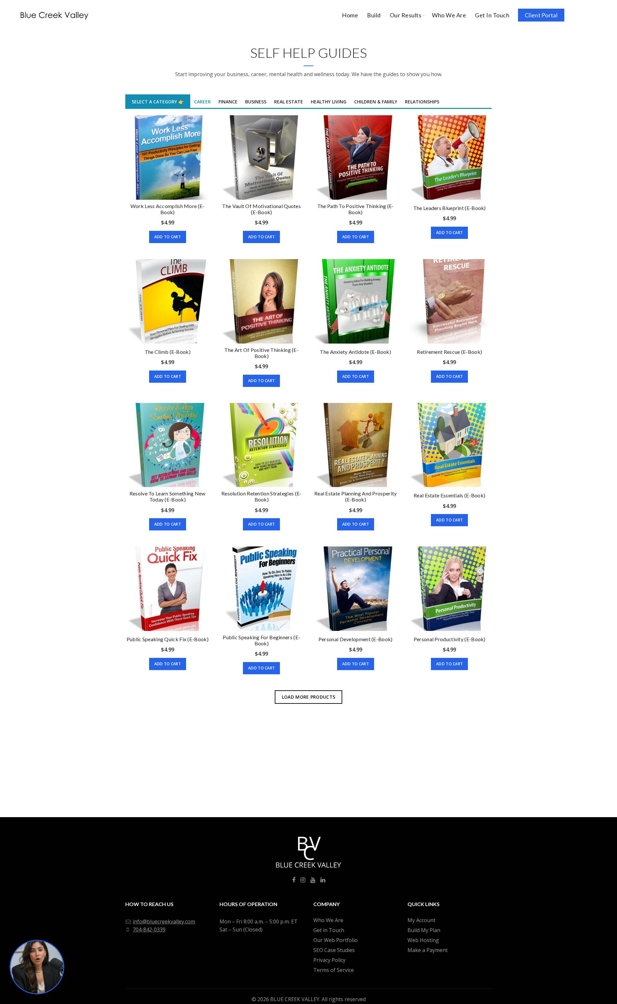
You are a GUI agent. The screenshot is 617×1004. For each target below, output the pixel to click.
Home (350, 15)
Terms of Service (333, 969)
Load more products (308, 697)
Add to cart (167, 237)
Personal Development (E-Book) (355, 639)
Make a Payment (427, 950)
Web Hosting (423, 940)
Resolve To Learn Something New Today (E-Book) (168, 496)
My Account (421, 920)
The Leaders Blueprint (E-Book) (449, 208)
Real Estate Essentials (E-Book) (449, 495)
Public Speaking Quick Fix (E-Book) (168, 639)
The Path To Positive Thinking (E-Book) (355, 209)
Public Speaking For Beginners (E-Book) (261, 640)
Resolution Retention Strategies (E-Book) (261, 496)
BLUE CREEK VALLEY (294, 999)
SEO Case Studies (334, 950)
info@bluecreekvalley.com (164, 921)
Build (374, 15)
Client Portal (541, 15)
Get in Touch (328, 930)
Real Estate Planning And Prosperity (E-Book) (355, 496)
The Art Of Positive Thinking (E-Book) (261, 353)
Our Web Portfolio (335, 940)
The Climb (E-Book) (168, 352)
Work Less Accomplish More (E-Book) (167, 209)
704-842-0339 (149, 929)
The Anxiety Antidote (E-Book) (355, 352)
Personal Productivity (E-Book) (450, 639)
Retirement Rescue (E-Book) (449, 352)
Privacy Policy (329, 960)
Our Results (406, 15)
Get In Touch (492, 15)
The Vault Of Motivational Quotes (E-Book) (261, 209)
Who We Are (449, 15)
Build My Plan (423, 930)
